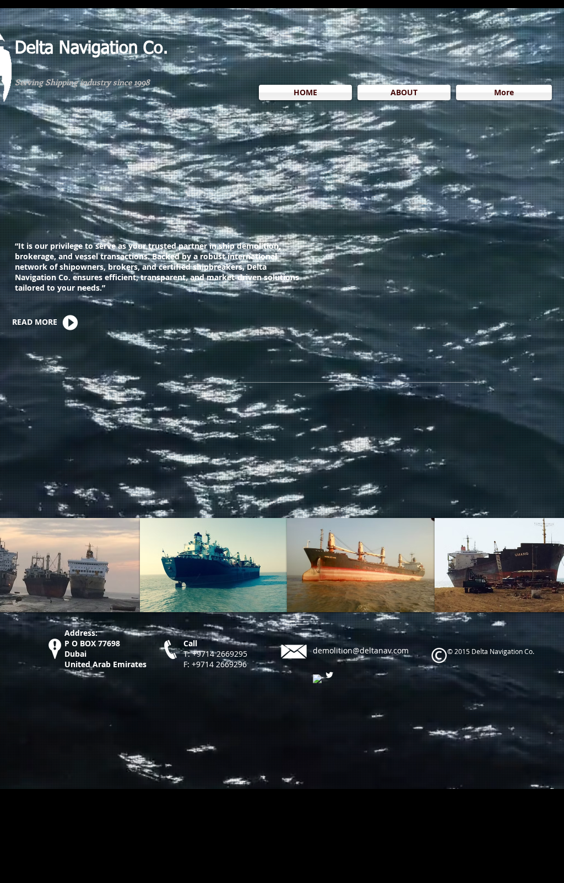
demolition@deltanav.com (361, 650)
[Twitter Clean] (329, 675)
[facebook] (317, 678)
